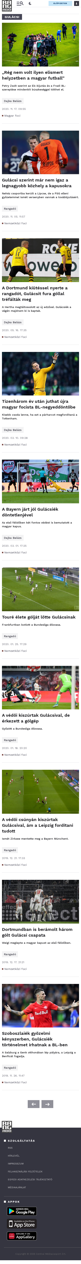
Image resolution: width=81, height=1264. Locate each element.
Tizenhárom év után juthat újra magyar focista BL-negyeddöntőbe (38, 404)
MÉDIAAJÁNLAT (17, 1187)
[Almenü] (20, 3)
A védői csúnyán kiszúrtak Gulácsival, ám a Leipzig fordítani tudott (37, 825)
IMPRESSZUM (16, 1163)
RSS (10, 1147)
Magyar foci (12, 115)
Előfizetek (60, 3)
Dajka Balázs (13, 101)
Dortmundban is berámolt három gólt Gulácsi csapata (37, 932)
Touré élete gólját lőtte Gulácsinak (38, 617)
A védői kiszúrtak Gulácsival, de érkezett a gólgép (36, 718)
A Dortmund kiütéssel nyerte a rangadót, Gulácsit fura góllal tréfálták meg (35, 293)
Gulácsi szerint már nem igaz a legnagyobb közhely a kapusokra (37, 183)
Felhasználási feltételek (25, 1171)
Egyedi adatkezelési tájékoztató (30, 1179)
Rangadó (10, 208)
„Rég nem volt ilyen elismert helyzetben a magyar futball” (33, 75)
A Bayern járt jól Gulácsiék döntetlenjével (30, 512)
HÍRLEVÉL (13, 1155)
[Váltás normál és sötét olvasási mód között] (30, 3)
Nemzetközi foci (15, 223)
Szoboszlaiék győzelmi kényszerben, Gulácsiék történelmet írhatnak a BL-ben (35, 1039)
